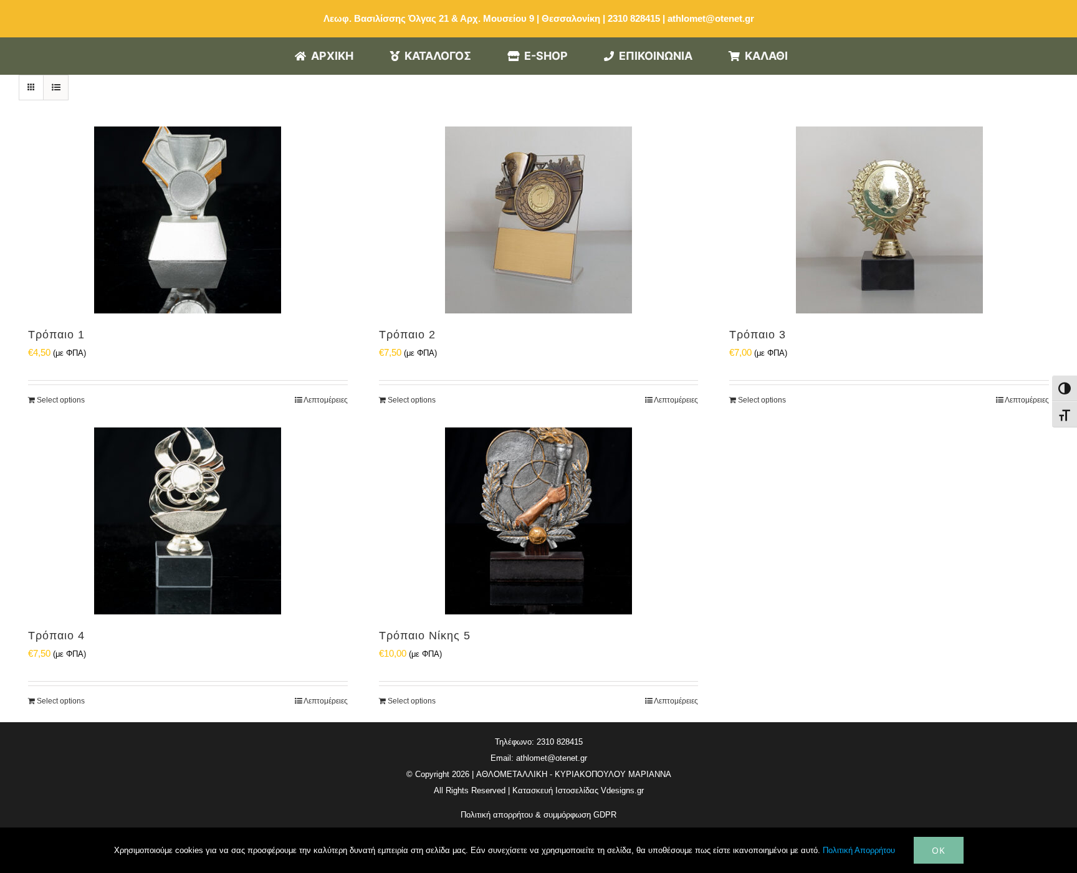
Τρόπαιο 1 (56, 334)
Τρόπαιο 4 (56, 635)
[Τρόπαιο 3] (889, 219)
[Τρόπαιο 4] (188, 520)
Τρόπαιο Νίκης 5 (425, 635)
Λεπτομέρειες (326, 400)
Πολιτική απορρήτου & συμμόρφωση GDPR (538, 814)
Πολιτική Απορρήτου (859, 850)
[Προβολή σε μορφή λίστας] (56, 87)
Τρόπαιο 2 (407, 334)
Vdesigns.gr (622, 790)
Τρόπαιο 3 (757, 334)
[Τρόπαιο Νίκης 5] (539, 520)
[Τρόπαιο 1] (188, 219)
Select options (61, 400)
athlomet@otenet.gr (711, 18)
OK (938, 850)
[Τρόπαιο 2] (539, 219)
